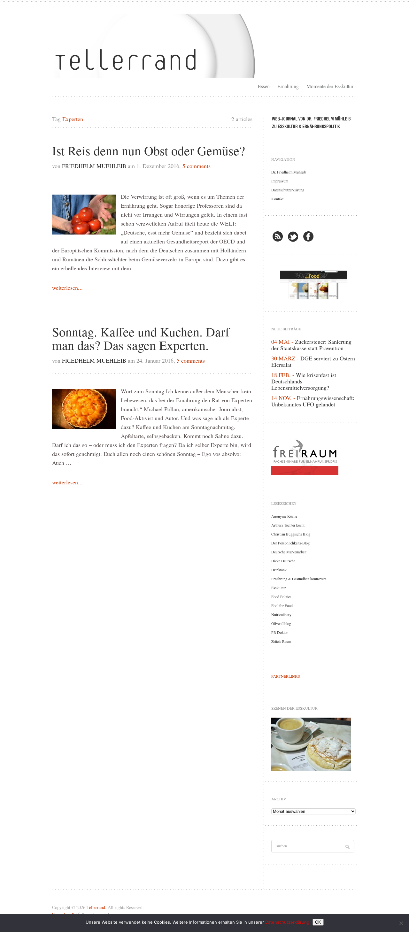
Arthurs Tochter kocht (288, 525)
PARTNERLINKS (285, 676)
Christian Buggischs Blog (290, 533)
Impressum (279, 180)
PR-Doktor (279, 632)
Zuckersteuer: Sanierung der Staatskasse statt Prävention (311, 345)
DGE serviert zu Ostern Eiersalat (313, 361)
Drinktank (279, 569)
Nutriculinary (281, 614)
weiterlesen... (67, 287)
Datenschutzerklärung (287, 189)
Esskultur (278, 587)
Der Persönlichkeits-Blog (290, 542)
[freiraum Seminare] (313, 456)
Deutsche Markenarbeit (288, 551)
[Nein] (401, 923)
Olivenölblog (281, 623)
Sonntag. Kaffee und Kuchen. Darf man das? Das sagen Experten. (140, 338)
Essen (264, 86)
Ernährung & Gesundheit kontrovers (299, 578)
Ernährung (288, 86)
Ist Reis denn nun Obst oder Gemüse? (148, 150)
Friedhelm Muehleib (94, 166)
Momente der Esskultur (329, 86)
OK (318, 922)
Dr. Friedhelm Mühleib (288, 171)
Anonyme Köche (284, 516)
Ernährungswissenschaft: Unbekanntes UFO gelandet (312, 401)
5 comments (196, 166)
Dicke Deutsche (283, 560)
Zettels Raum (281, 641)
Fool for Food (282, 605)
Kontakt (277, 198)
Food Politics (281, 596)
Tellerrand (96, 907)
